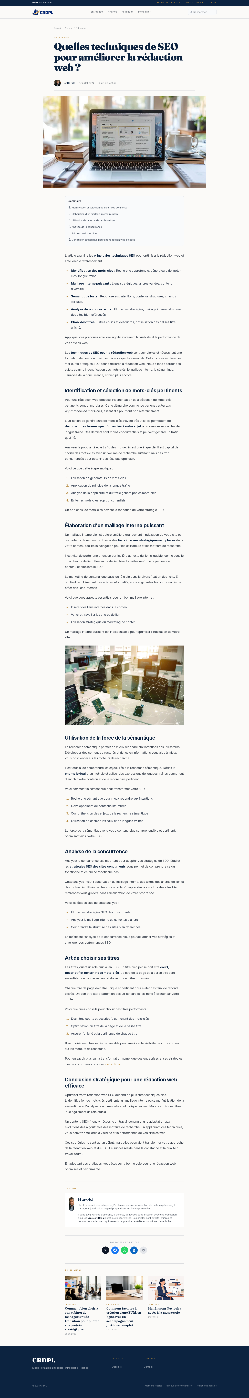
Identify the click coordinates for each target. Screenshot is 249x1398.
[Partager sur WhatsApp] (124, 1250)
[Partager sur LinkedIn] (134, 1250)
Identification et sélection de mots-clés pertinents (99, 207)
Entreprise (97, 11)
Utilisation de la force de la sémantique (93, 220)
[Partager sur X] (105, 1250)
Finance (112, 11)
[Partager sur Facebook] (115, 1250)
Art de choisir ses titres (84, 233)
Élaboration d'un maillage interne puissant (95, 214)
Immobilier (144, 11)
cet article (112, 1064)
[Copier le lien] (143, 1250)
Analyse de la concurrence (87, 226)
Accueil (57, 28)
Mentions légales (153, 1385)
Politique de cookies (206, 1385)
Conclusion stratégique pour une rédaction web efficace (103, 239)
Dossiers (117, 1366)
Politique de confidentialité (179, 1385)
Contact (148, 1366)
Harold (71, 83)
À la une (68, 28)
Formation (127, 11)
